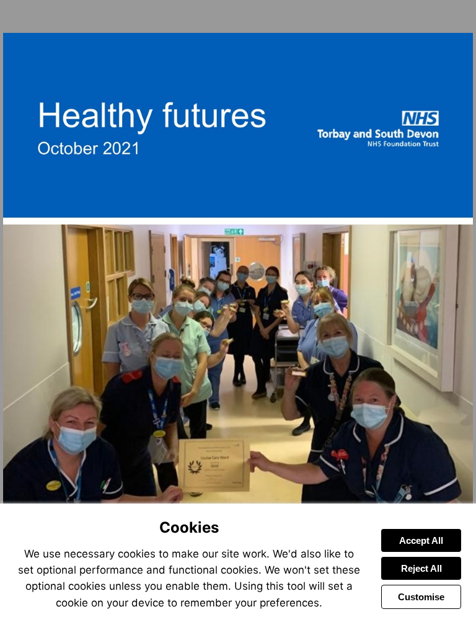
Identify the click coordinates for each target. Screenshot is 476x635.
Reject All (421, 568)
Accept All (421, 540)
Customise (421, 597)
